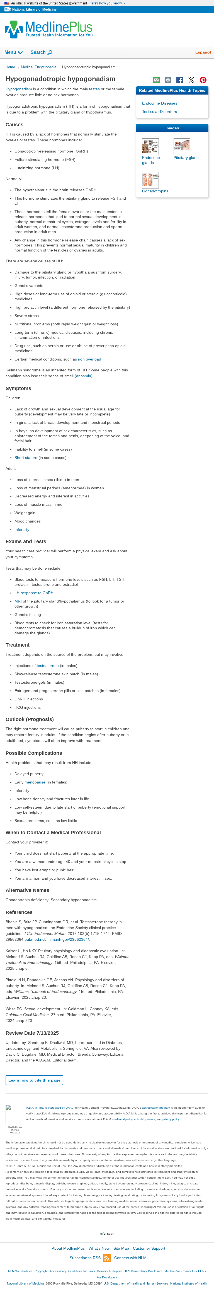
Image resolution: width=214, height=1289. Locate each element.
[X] (191, 80)
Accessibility (58, 1271)
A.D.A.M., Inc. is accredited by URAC (50, 1107)
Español (203, 52)
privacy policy (170, 1119)
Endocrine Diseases (159, 103)
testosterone (48, 665)
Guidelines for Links (81, 1271)
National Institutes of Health (188, 1283)
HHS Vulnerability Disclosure (143, 1271)
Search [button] (38, 52)
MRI (18, 601)
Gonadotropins (155, 191)
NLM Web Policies (20, 1271)
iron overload (89, 359)
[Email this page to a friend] (156, 80)
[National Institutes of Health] (8, 10)
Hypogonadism (19, 89)
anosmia (83, 376)
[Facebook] (179, 80)
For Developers (107, 1277)
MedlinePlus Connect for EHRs (185, 1271)
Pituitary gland (186, 157)
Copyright (41, 1271)
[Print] (168, 80)
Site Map (121, 1248)
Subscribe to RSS (85, 1258)
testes (94, 89)
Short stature (25, 457)
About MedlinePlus (68, 1248)
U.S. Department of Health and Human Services (136, 1283)
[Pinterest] (203, 80)
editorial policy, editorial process (135, 1119)
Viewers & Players (109, 1271)
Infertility (21, 529)
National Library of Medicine (34, 9)
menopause (35, 782)
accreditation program (156, 1107)
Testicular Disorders (159, 111)
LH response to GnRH (34, 593)
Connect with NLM (130, 1258)
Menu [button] (10, 52)
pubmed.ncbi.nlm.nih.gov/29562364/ (57, 939)
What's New (99, 1248)
